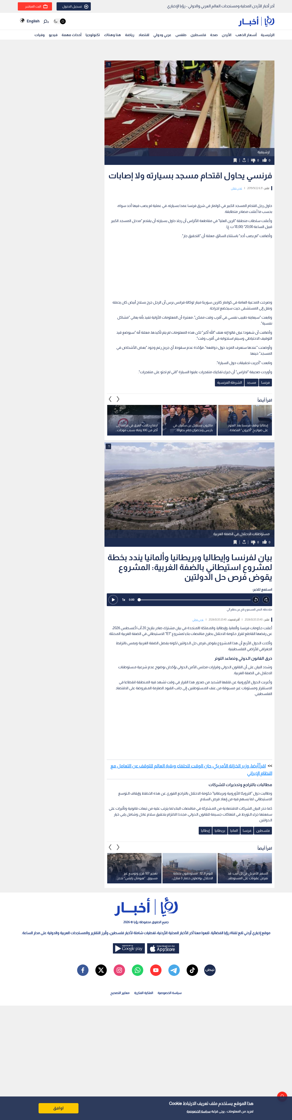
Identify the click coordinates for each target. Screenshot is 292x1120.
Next (110, 399)
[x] (101, 970)
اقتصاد (143, 35)
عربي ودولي (162, 35)
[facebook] (83, 970)
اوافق (58, 1108)
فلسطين (198, 35)
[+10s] (266, 600)
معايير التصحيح (120, 993)
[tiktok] (192, 970)
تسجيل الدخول (72, 6)
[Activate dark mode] (59, 21)
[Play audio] (113, 599)
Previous (118, 399)
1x (123, 600)
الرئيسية (267, 35)
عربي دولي (236, 188)
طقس (180, 35)
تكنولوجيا (93, 35)
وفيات (39, 35)
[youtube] (156, 970)
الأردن (226, 35)
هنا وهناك (112, 35)
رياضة (129, 35)
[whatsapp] (137, 970)
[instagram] (119, 970)
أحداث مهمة (71, 35)
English (33, 21)
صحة (214, 35)
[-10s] (256, 600)
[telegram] (174, 970)
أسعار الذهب (246, 35)
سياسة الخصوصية (199, 1111)
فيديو (53, 35)
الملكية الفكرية (143, 993)
